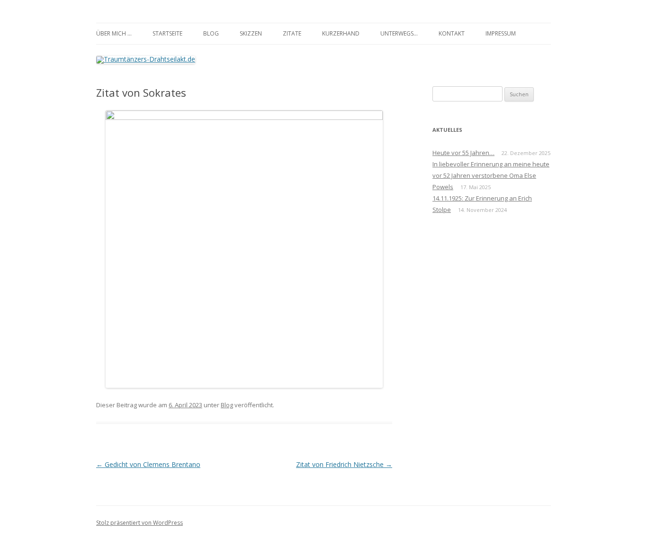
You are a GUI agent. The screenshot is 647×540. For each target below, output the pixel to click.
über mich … (114, 33)
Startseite (167, 33)
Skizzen (251, 33)
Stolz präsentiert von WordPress (139, 523)
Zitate (292, 33)
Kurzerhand (340, 33)
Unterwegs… (399, 33)
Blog (211, 33)
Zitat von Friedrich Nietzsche (344, 464)
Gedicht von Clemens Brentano (148, 464)
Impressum (500, 33)
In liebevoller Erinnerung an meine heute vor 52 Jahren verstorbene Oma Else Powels (490, 175)
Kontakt (452, 33)
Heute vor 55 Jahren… (463, 152)
